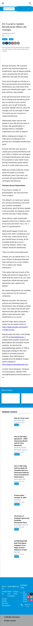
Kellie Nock (17, 500)
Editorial (16, 586)
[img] (16, 3)
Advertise (11, 586)
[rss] (31, 597)
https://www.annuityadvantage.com (15, 364)
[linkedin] (9, 43)
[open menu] (2, 3)
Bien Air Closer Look (21, 418)
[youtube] (28, 597)
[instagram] (31, 600)
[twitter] (6, 43)
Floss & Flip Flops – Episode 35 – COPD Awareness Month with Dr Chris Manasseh (21, 441)
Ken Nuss (7, 36)
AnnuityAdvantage (17, 337)
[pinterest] (12, 43)
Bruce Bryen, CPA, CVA (21, 525)
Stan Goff (17, 552)
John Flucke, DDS (19, 420)
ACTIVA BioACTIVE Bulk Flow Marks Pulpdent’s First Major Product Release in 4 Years (20, 545)
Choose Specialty (8, 9)
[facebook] (3, 43)
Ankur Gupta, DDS (19, 479)
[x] (31, 594)
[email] (15, 43)
